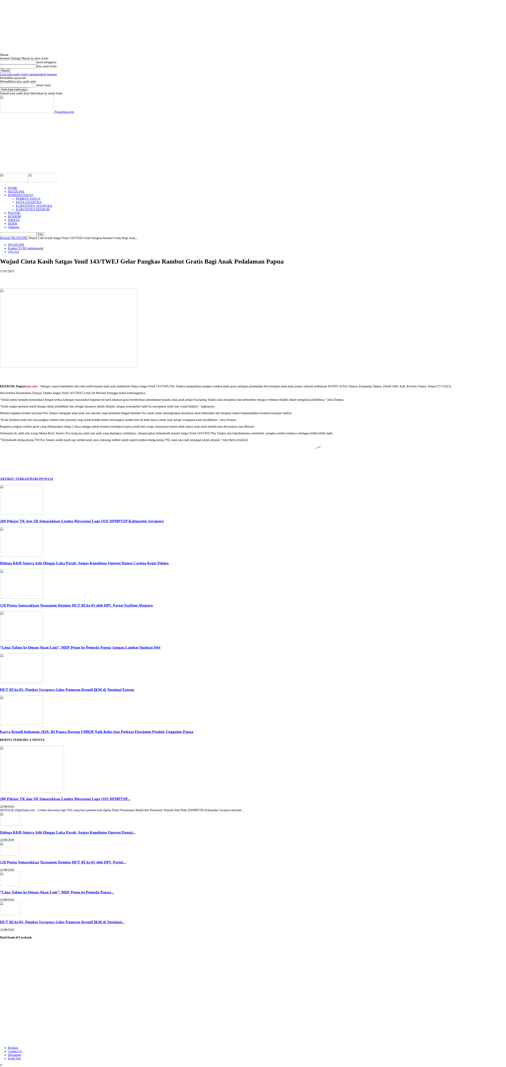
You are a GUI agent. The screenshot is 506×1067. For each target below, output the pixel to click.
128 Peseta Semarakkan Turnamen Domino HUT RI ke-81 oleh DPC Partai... (63, 862)
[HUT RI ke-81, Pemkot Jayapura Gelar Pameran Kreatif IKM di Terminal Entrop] (21, 682)
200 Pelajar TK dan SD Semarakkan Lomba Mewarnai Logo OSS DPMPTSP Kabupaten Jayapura (82, 521)
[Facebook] (6, 277)
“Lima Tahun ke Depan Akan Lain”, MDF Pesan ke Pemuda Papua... (57, 892)
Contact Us (15, 1051)
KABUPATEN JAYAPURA (34, 205)
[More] (63, 277)
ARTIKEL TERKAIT (15, 478)
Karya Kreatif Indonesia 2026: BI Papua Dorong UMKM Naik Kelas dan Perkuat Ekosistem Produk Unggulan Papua (97, 732)
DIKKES (14, 220)
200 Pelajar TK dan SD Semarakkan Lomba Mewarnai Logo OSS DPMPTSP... (65, 799)
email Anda (44, 85)
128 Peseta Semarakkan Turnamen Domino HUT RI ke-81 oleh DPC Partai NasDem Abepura (76, 605)
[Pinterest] (35, 277)
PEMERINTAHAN (20, 195)
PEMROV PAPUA (28, 198)
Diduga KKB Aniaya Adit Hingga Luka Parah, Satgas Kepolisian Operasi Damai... (67, 832)
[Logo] (14, 181)
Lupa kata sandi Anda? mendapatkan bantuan (28, 74)
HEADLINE (16, 191)
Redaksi (13, 1047)
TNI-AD (13, 251)
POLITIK (14, 213)
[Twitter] (20, 277)
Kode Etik (14, 1058)
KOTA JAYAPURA (29, 202)
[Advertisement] (253, 143)
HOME (12, 188)
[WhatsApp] (49, 277)
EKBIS (12, 223)
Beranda (5, 238)
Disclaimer (14, 1055)
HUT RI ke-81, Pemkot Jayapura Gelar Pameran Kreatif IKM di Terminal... (62, 922)
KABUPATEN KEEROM (32, 209)
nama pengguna (46, 62)
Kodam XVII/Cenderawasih (25, 248)
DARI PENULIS (41, 478)
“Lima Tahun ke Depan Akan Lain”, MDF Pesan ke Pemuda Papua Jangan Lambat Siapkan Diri (80, 647)
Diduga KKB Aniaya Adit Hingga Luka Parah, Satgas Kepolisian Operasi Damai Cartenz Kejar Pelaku (84, 563)
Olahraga (13, 227)
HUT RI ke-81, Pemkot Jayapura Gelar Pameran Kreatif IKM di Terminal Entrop (67, 690)
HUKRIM (14, 216)
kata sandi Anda (47, 66)
